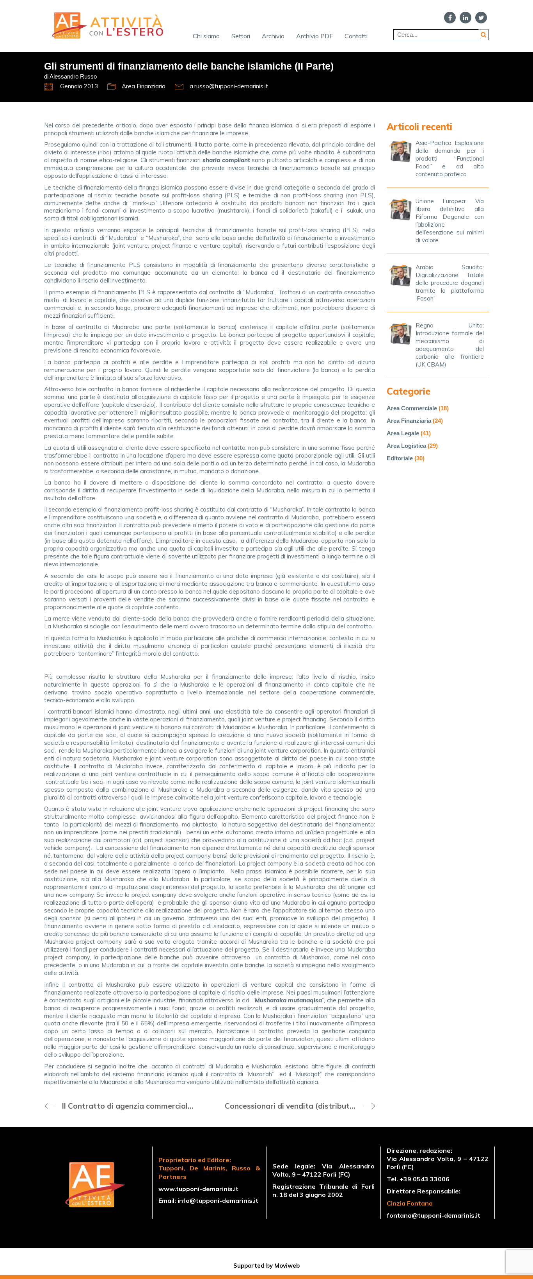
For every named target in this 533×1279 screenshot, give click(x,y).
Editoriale (400, 458)
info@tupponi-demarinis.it (218, 1200)
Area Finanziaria (143, 86)
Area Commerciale (412, 408)
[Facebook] (450, 17)
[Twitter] (481, 17)
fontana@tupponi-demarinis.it (433, 1215)
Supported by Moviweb (266, 1265)
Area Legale (403, 433)
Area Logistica (406, 445)
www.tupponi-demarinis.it (198, 1189)
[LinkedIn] (465, 17)
